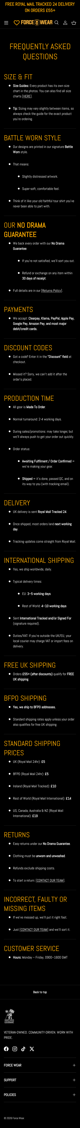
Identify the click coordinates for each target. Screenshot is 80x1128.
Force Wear (18, 1118)
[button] (74, 22)
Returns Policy (51, 290)
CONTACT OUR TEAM (50, 880)
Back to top (40, 992)
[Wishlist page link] (17, 23)
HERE (26, 96)
